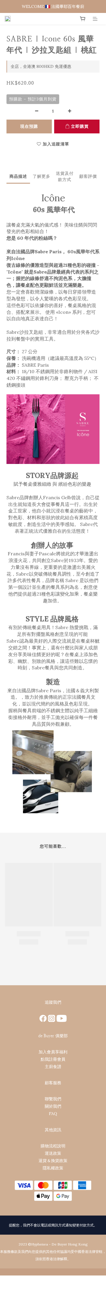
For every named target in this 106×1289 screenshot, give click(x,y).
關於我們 (53, 1106)
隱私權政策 (53, 1168)
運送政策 (53, 1153)
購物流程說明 (53, 1146)
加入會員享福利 (53, 1052)
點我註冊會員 (53, 1059)
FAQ (53, 1113)
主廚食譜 (53, 1066)
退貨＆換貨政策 (53, 1160)
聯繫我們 (53, 1099)
